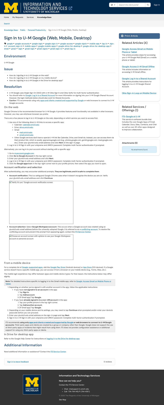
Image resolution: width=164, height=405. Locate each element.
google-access (66, 43)
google (10, 43)
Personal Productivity (37, 30)
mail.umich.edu (25, 132)
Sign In (157, 5)
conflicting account (89, 229)
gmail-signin (42, 48)
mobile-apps (30, 46)
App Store (87, 267)
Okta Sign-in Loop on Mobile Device (139, 93)
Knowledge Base (44, 17)
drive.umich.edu (26, 127)
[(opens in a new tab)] (38, 8)
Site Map (62, 400)
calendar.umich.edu (31, 125)
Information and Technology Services (79, 375)
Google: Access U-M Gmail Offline (138, 66)
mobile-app (94, 43)
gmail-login (30, 48)
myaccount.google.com (24, 153)
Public (22, 30)
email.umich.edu (26, 135)
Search (8, 23)
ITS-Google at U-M (131, 116)
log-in (104, 43)
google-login (37, 43)
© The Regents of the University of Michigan (79, 396)
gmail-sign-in (56, 48)
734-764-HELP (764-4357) (79, 391)
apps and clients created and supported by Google (62, 100)
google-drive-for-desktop (69, 46)
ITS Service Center (83, 232)
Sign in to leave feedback (18, 362)
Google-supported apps (32, 267)
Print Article (131, 35)
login (20, 48)
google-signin (81, 43)
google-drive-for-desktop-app (96, 46)
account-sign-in (15, 46)
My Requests (17, 17)
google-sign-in (51, 43)
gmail (13, 48)
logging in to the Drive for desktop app (63, 338)
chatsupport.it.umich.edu (79, 389)
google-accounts (22, 43)
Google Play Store (57, 267)
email (6, 48)
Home (6, 17)
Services (30, 17)
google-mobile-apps (47, 46)
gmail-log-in (70, 48)
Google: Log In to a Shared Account (40, 95)
